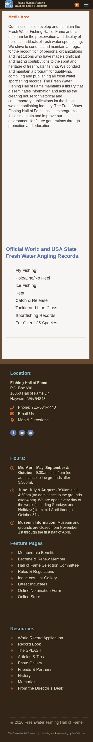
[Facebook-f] (13, 433)
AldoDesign (29, 733)
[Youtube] (22, 433)
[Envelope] (30, 433)
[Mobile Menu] (84, 4)
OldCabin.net (78, 733)
